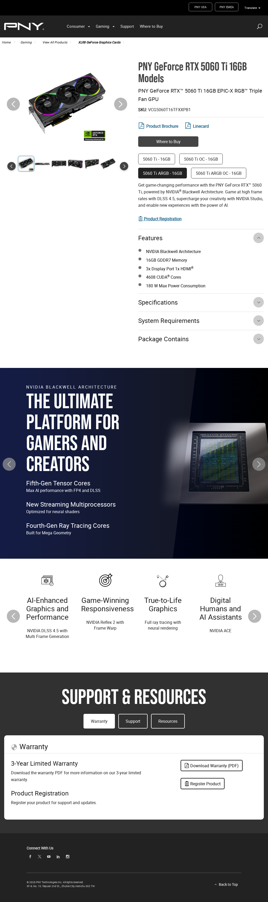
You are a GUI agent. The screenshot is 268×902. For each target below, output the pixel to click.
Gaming (102, 26)
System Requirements (168, 320)
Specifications (158, 302)
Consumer (76, 26)
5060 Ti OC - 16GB (201, 159)
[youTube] (49, 856)
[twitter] (39, 857)
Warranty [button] (99, 721)
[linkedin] (58, 856)
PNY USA (200, 7)
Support (127, 26)
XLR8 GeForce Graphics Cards (99, 42)
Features (150, 238)
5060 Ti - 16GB (156, 159)
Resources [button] (167, 721)
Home (6, 42)
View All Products (54, 42)
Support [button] (133, 721)
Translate (250, 8)
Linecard (201, 126)
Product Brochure (162, 126)
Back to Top (228, 884)
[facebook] (30, 856)
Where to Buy (151, 26)
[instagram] (67, 856)
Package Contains (163, 339)
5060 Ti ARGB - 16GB (162, 173)
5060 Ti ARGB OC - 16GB (219, 173)
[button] (120, 104)
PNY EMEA (227, 7)
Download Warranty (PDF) (214, 766)
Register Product (205, 784)
